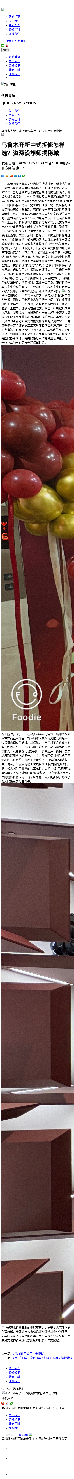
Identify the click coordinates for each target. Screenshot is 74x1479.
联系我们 (14, 33)
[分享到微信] (2, 45)
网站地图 (24, 1435)
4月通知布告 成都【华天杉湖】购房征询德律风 (43, 1357)
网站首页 (14, 16)
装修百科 (14, 29)
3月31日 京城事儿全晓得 (28, 1353)
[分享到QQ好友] (7, 1403)
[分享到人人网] (19, 176)
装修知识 (14, 25)
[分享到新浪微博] (7, 45)
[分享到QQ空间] (7, 176)
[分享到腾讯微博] (15, 176)
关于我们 (14, 21)
